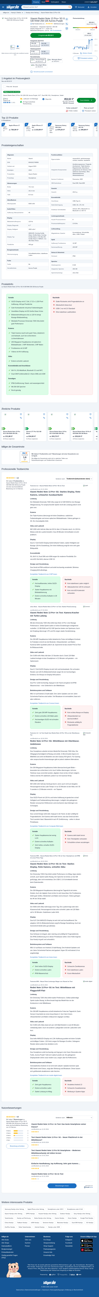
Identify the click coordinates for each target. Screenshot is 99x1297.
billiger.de (6, 12)
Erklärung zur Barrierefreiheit (74, 1290)
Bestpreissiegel (7, 1249)
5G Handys (89, 1222)
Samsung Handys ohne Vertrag (14, 1209)
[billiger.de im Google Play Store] (88, 1245)
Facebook (68, 1243)
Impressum (45, 1290)
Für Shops (47, 1240)
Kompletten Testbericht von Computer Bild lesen (46, 826)
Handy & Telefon (16, 12)
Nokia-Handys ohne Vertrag (42, 1218)
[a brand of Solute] (91, 2)
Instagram (68, 1240)
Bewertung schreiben (17, 1146)
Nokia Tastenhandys (25, 1227)
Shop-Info (48, 99)
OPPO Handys (30, 1213)
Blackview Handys (62, 1222)
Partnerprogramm (49, 1249)
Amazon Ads (48, 1252)
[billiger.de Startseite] (13, 7)
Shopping (36, 2)
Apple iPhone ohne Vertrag (36, 1209)
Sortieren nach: (60, 479)
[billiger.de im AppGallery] (88, 1250)
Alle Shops (5, 1243)
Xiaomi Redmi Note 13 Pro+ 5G (50, 12)
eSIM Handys (35, 1222)
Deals (45, 2)
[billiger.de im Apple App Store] (88, 1241)
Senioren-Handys (48, 1222)
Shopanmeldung (49, 1243)
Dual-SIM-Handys (77, 1222)
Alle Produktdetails (55, 30)
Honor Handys (72, 1218)
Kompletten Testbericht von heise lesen (43, 957)
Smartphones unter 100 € (55, 1209)
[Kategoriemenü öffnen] (3, 7)
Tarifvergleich (55, 2)
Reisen (64, 2)
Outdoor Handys (65, 1213)
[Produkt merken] (67, 19)
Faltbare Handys (22, 1222)
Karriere (27, 1243)
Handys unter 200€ (54, 1227)
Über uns (28, 1240)
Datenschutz (20, 1290)
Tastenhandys (9, 1218)
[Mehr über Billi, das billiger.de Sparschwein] (15, 1270)
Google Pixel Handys (86, 1218)
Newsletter (69, 1246)
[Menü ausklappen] (22, 13)
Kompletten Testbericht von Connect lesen (44, 703)
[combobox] (46, 7)
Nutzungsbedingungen (57, 1290)
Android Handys (39, 1227)
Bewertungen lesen (62, 1186)
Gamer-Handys (59, 1218)
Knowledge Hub (49, 1255)
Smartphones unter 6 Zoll (75, 1209)
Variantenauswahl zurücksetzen (43, 71)
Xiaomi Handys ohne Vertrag (13, 1213)
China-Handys (9, 1222)
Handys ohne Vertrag (32, 12)
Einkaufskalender (8, 1252)
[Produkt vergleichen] (67, 24)
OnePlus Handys (10, 1227)
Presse (27, 1246)
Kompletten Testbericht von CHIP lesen (43, 574)
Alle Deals (5, 1240)
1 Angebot (46, 35)
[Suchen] (70, 7)
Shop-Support (48, 1246)
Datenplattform (7, 1246)
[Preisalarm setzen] (67, 29)
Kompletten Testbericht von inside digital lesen (46, 1075)
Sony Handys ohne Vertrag (82, 1213)
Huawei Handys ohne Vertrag (47, 1213)
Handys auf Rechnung (24, 1218)
